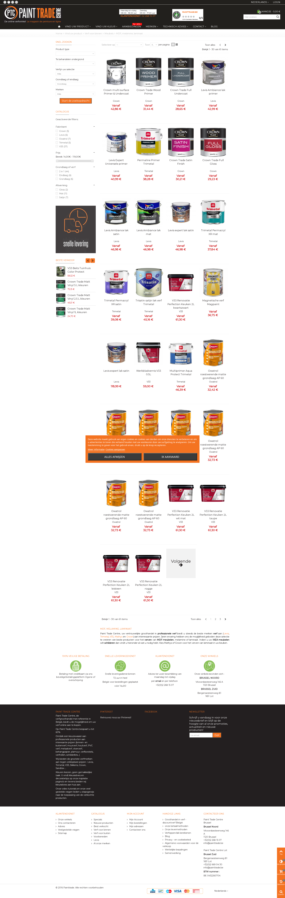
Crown (64, 131)
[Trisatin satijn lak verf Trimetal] (148, 282)
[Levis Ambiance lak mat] (148, 212)
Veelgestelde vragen (68, 829)
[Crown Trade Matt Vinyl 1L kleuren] (61, 312)
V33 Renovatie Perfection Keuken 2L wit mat (180, 515)
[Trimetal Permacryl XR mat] (213, 212)
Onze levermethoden (175, 829)
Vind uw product (77, 26)
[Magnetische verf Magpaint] (213, 282)
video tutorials (69, 788)
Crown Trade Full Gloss (213, 162)
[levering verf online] (76, 229)
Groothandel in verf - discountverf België (174, 821)
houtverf (82, 745)
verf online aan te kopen (68, 725)
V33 (63, 146)
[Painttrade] (32, 14)
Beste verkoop (65, 260)
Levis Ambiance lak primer (213, 92)
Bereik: (59, 156)
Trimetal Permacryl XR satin (116, 302)
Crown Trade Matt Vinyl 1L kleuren (79, 310)
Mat (63, 193)
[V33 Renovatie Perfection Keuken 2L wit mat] (181, 493)
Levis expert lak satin (181, 230)
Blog (214, 26)
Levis (63, 135)
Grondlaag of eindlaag (67, 79)
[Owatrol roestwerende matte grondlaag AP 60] (213, 353)
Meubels (108, 33)
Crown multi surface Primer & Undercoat (116, 92)
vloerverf (77, 748)
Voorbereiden (100, 836)
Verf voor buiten (101, 833)
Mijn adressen (136, 826)
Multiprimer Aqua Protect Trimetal (181, 372)
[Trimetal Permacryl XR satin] (116, 282)
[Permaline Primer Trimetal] (148, 142)
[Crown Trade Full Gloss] (213, 142)
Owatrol (65, 138)
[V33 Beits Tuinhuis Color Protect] (61, 271)
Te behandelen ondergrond (70, 59)
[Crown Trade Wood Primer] (148, 72)
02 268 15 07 (148, 16)
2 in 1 (64, 171)
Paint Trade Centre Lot (215, 850)
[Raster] (173, 44)
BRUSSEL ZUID (209, 689)
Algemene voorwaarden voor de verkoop (180, 845)
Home (59, 33)
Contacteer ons (137, 829)
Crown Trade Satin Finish (180, 162)
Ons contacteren (66, 823)
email (158, 681)
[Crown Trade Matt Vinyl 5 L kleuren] (61, 285)
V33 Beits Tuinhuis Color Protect (79, 270)
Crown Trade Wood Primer (149, 92)
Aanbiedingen (131, 26)
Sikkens (74, 765)
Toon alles (210, 45)
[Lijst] (176, 44)
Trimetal (65, 142)
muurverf (72, 745)
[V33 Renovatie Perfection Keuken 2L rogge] (148, 563)
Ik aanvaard (170, 456)
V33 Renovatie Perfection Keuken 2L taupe (213, 515)
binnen (79, 742)
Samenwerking (172, 853)
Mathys (118, 636)
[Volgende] (225, 45)
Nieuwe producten (103, 823)
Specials (97, 819)
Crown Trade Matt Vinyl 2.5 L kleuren (79, 297)
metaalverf (66, 748)
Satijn (63, 197)
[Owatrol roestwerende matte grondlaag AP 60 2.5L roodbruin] (181, 423)
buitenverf (61, 745)
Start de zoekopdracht (76, 100)
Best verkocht (100, 826)
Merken (151, 26)
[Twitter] (8, 2)
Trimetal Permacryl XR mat (213, 232)
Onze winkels (64, 819)
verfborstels (87, 751)
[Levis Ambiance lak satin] (116, 212)
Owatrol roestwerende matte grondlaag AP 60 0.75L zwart (213, 446)
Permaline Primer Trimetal (148, 162)
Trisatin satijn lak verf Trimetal (149, 302)
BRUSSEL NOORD (209, 678)
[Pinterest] (12, 2)
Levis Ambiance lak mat (149, 232)
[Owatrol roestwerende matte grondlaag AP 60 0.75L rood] (116, 493)
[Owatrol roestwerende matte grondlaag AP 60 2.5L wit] (116, 423)
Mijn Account (136, 819)
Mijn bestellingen (138, 823)
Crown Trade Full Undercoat (181, 92)
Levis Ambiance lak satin (116, 232)
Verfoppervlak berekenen (177, 833)
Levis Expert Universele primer (116, 162)
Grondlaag (66, 179)
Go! (217, 735)
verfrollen (60, 755)
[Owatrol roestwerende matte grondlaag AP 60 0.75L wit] (148, 493)
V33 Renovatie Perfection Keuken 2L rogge (148, 585)
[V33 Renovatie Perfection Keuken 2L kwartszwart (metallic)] (181, 282)
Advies (61, 826)
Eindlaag (65, 175)
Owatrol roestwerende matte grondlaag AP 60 (213, 374)
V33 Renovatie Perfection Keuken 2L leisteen (116, 585)
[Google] (16, 2)
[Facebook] (4, 2)
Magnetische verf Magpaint (213, 302)
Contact (198, 26)
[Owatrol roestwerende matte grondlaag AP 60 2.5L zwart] (148, 423)
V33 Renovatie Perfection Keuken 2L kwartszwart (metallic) (180, 306)
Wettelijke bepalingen (176, 849)
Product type (62, 49)
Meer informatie (96, 449)
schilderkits (72, 755)
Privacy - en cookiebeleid (177, 839)
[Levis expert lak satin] (181, 212)
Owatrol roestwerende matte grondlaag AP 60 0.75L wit (149, 516)
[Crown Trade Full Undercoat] (181, 72)
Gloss (63, 189)
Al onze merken (101, 843)
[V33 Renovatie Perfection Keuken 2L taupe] (213, 493)
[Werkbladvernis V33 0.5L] (148, 353)
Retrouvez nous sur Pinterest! (115, 717)
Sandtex (60, 768)
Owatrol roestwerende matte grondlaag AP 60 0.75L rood (116, 516)
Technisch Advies (174, 26)
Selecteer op (108, 44)
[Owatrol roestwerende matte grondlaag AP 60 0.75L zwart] (213, 423)
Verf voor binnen (93, 33)
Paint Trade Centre (65, 715)
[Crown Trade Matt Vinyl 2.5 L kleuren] (61, 298)
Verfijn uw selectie (65, 69)
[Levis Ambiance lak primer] (213, 72)
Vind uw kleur (105, 26)
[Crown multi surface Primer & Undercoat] (116, 72)
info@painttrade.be (213, 843)
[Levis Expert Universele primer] (116, 142)
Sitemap (62, 833)
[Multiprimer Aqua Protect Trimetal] (181, 353)
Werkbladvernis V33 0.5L (148, 372)
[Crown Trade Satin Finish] (181, 142)
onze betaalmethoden (176, 826)
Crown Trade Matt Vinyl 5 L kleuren (79, 283)
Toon (147, 44)
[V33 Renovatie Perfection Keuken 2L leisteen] (116, 563)
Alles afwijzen (114, 456)
